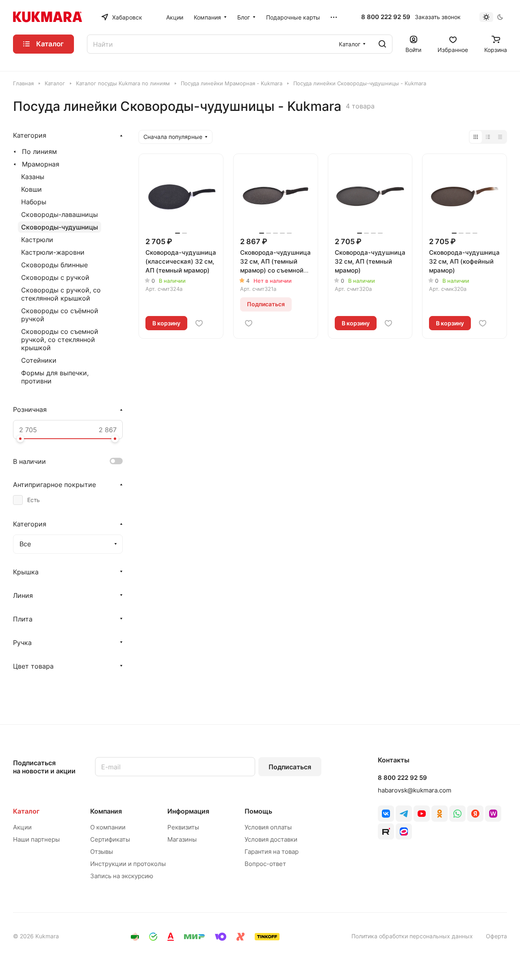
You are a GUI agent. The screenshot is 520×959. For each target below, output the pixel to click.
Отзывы (101, 851)
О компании (108, 827)
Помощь (258, 811)
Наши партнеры (36, 839)
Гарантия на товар (272, 851)
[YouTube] (422, 813)
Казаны (32, 177)
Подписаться (290, 767)
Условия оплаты (268, 827)
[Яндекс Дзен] (475, 813)
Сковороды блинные (54, 265)
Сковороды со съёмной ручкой (59, 315)
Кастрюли (37, 240)
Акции (22, 827)
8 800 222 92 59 (385, 17)
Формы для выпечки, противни (55, 377)
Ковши (31, 189)
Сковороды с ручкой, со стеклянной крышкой (61, 294)
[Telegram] (404, 813)
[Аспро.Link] (404, 831)
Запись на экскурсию (121, 876)
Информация (188, 811)
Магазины (182, 839)
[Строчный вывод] (488, 137)
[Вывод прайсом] (500, 137)
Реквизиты (183, 827)
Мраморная (40, 164)
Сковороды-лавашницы (59, 214)
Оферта (496, 936)
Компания (106, 811)
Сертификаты (110, 839)
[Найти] (382, 44)
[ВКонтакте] (386, 813)
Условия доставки (271, 839)
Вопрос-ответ (265, 864)
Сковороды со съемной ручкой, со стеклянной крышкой (59, 339)
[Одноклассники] (439, 813)
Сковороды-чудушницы (59, 227)
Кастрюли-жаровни (52, 252)
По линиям (39, 151)
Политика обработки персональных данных (412, 936)
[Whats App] (457, 813)
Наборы (33, 202)
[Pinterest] (493, 813)
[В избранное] (199, 323)
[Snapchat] (386, 831)
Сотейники (38, 360)
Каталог (26, 811)
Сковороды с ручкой (55, 277)
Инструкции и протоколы (128, 864)
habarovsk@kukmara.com (414, 790)
